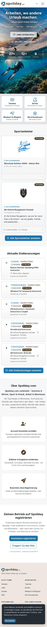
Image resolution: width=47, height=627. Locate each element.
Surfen (27, 588)
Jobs (3, 588)
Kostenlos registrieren (23, 538)
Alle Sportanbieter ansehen (25, 238)
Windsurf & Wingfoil (32, 591)
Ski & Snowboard (31, 595)
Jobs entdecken (25, 34)
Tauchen (28, 584)
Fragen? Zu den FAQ (23, 545)
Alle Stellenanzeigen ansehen (25, 370)
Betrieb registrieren (25, 41)
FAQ (3, 595)
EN (37, 4)
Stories (4, 591)
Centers (4, 584)
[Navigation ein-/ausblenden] (43, 3)
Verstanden (10, 621)
